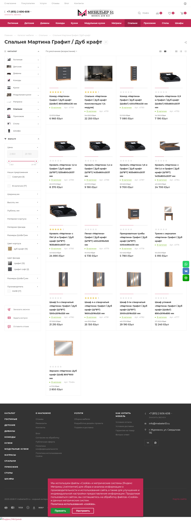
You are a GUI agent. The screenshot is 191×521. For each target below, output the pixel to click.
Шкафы (9, 479)
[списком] (181, 51)
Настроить (83, 510)
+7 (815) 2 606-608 (18, 11)
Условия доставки (125, 426)
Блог (38, 433)
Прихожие (11, 467)
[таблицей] (186, 51)
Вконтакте (148, 443)
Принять (60, 510)
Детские (9, 425)
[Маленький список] (160, 51)
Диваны (9, 431)
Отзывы (39, 419)
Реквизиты (41, 423)
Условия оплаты (124, 422)
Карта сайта (180, 499)
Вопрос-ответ (122, 434)
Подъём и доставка (83, 427)
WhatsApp (155, 443)
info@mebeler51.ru (159, 423)
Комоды (10, 437)
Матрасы (10, 455)
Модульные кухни (16, 449)
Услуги (78, 413)
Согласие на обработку (47, 437)
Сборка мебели (82, 419)
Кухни (8, 443)
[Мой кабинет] (185, 4)
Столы (8, 473)
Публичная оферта (45, 442)
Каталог (9, 413)
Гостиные (10, 419)
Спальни (10, 461)
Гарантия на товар (125, 430)
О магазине (43, 413)
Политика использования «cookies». (73, 504)
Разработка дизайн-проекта (88, 423)
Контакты (40, 427)
